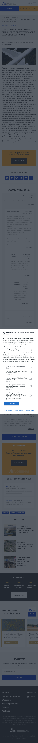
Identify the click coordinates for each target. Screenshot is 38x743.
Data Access (19, 410)
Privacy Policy (30, 410)
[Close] (34, 332)
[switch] (30, 372)
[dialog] (19, 371)
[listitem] (19, 367)
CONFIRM (11, 403)
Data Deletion (8, 410)
